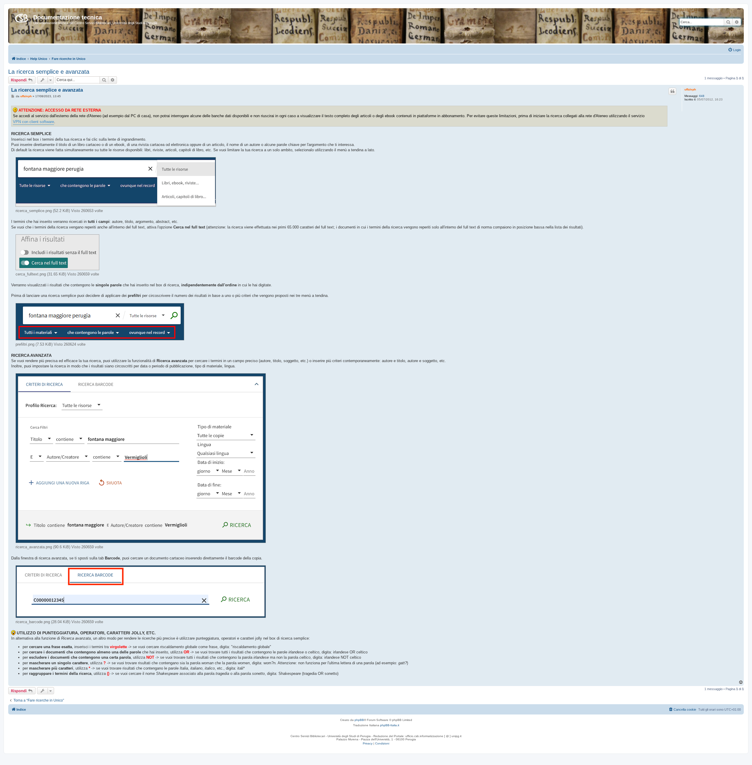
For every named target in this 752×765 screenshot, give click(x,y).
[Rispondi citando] (672, 91)
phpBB (359, 720)
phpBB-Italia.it (389, 725)
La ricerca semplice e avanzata (48, 71)
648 (701, 95)
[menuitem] (734, 49)
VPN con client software (33, 122)
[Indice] (21, 17)
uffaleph (690, 89)
